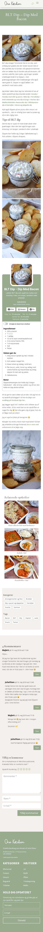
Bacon (7, 618)
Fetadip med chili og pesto (12, 97)
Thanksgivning (29, 881)
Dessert (6, 877)
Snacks (7, 607)
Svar (37, 674)
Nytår (25, 873)
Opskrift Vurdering (9, 769)
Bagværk (6, 881)
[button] (18, 302)
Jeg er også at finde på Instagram (15, 417)
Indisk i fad (21, 552)
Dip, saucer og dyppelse (14, 603)
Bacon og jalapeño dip (23, 105)
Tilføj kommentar (29, 813)
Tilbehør (6, 885)
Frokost (6, 873)
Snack (7, 622)
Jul (24, 869)
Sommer (17, 607)
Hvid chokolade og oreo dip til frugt (15, 99)
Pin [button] (33, 309)
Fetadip (34, 94)
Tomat (15, 622)
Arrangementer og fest (13, 599)
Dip (20, 618)
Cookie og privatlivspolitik (10, 857)
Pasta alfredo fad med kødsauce (21, 525)
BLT (14, 618)
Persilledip (35, 97)
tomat (10, 334)
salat (36, 618)
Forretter (30, 603)
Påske (25, 877)
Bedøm (23, 309)
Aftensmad (7, 869)
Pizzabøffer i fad (21, 580)
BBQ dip (27, 97)
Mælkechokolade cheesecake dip (14, 102)
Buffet (25, 885)
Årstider (29, 599)
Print (12, 309)
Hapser (28, 618)
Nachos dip (34, 99)
